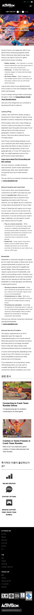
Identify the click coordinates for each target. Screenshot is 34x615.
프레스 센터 (4, 540)
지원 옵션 (3, 561)
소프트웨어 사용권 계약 (7, 567)
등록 (25, 1)
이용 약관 (3, 578)
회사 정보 (3, 534)
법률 (2, 575)
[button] (32, 1)
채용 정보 (3, 537)
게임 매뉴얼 (4, 564)
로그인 (28, 1)
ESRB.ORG (4, 587)
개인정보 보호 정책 (6, 581)
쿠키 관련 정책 (4, 584)
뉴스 (2, 549)
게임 (2, 558)
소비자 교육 (4, 543)
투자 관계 (3, 546)
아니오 (26, 12)
